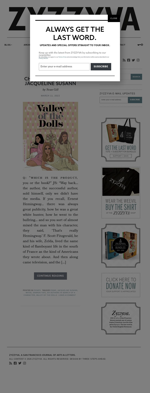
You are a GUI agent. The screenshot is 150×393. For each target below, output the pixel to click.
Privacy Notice (43, 58)
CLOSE (113, 18)
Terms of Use (62, 57)
